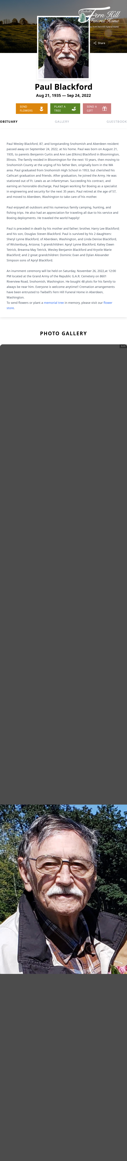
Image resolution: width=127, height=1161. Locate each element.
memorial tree (54, 303)
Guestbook (117, 122)
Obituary (9, 122)
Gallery (62, 122)
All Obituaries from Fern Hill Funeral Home (99, 26)
